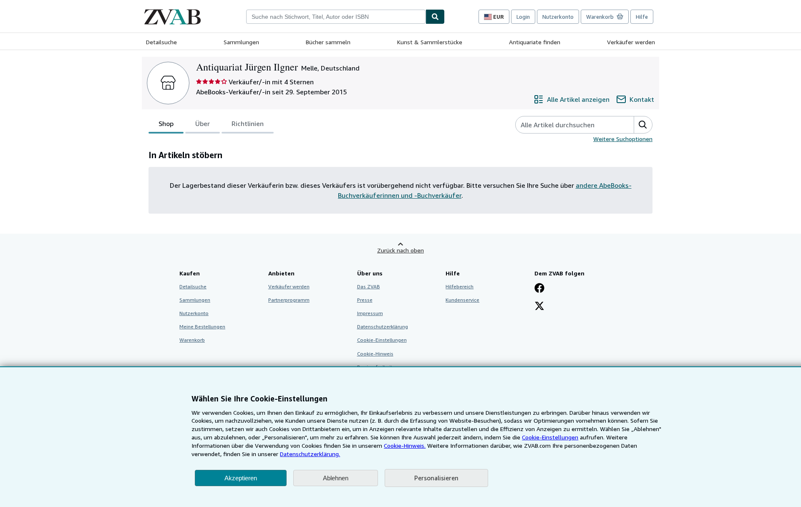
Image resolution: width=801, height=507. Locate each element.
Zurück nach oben (400, 250)
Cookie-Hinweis (375, 354)
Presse (365, 300)
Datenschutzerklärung (382, 326)
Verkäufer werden (631, 41)
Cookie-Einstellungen (550, 437)
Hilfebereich (460, 286)
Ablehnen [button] (335, 478)
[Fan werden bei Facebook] (539, 289)
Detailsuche (161, 41)
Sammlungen (241, 41)
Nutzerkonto (558, 16)
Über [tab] (202, 123)
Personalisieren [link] (436, 478)
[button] (643, 124)
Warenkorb (192, 340)
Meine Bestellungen (202, 326)
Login (523, 16)
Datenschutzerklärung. (310, 453)
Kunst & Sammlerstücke (429, 41)
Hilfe (642, 16)
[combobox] (336, 17)
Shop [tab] (166, 123)
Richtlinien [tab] (248, 123)
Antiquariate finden (534, 41)
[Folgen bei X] (539, 307)
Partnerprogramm (289, 300)
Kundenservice (462, 300)
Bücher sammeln (328, 41)
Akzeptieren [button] (240, 478)
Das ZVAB (368, 286)
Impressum (370, 313)
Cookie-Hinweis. (405, 445)
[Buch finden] (435, 17)
